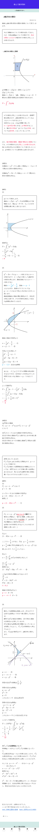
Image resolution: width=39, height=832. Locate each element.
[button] (35, 416)
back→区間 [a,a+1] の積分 (27, 809)
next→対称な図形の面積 (10, 809)
